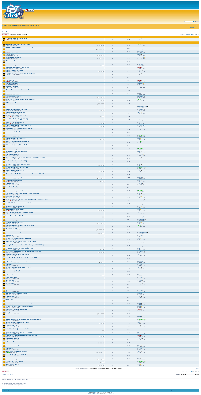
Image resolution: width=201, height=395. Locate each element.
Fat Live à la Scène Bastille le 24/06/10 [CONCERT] (17, 141)
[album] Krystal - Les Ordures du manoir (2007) (16, 351)
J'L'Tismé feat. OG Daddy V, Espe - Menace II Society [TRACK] (20, 241)
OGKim (139, 206)
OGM (8, 55)
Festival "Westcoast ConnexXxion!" (14, 215)
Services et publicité (10, 283)
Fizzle (139, 151)
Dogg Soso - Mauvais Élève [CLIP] (13, 96)
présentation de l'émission (11, 83)
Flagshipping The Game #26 (12, 338)
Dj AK (139, 174)
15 (103, 352)
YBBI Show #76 (9, 299)
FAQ (192, 27)
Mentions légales (9, 280)
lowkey (139, 170)
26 (103, 58)
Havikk (139, 54)
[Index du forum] (13, 10)
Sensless (140, 177)
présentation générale (10, 77)
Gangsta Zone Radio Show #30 (12, 131)
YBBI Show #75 (9, 348)
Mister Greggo (9, 229)
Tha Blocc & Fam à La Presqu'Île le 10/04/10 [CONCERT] (19, 306)
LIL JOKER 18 (141, 125)
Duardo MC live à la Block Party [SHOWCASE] (16, 119)
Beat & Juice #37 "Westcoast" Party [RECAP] (16, 309)
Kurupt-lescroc (141, 199)
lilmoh (139, 322)
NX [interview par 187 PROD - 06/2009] (14, 274)
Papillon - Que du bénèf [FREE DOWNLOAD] (16, 109)
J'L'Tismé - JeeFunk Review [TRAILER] (14, 170)
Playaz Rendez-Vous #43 (11, 316)
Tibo (139, 325)
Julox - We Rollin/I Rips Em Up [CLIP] (14, 148)
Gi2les (139, 180)
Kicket (8, 39)
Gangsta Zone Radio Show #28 (12, 270)
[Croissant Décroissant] (116, 368)
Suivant (197, 368)
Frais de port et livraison (11, 277)
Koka (139, 212)
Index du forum (30, 25)
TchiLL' (139, 164)
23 (103, 45)
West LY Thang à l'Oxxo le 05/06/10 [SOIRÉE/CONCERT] (19, 212)
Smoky (8, 342)
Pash (8, 45)
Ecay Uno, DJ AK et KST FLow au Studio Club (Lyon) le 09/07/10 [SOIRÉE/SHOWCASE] (26, 157)
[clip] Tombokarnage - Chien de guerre (14, 209)
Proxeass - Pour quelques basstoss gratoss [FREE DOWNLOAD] (21, 335)
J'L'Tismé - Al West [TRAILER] (12, 106)
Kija (138, 115)
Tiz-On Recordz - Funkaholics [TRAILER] (15, 232)
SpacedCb (140, 354)
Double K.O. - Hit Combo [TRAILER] (14, 222)
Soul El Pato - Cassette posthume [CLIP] (15, 206)
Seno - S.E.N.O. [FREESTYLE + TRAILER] (15, 138)
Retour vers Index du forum (8, 374)
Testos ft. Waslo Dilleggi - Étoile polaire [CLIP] (16, 151)
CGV (6, 290)
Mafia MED (140, 161)
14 (101, 352)
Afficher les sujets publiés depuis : (81, 368)
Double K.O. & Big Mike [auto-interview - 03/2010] (17, 329)
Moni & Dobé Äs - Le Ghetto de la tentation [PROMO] (18, 203)
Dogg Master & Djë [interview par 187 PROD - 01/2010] (18, 303)
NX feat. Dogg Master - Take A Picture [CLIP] (16, 144)
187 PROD (36, 25)
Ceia (8, 365)
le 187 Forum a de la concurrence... (14, 341)
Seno (139, 138)
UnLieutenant (140, 128)
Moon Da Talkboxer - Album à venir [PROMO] (16, 293)
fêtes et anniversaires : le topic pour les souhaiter (17, 44)
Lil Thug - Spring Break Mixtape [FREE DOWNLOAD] (18, 238)
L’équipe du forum (166, 390)
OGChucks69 (140, 251)
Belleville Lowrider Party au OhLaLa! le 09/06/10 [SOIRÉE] (19, 225)
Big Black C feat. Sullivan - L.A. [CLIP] (14, 361)
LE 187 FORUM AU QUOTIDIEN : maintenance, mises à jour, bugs (21, 47)
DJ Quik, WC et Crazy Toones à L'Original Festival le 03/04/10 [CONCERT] (23, 251)
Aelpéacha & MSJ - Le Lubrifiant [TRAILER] (15, 177)
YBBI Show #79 (9, 219)
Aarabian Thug (141, 216)
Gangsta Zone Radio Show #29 (12, 196)
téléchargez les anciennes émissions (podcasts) (17, 89)
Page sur (187, 34)
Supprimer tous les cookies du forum (177, 390)
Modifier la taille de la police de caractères (197, 25)
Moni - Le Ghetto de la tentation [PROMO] (15, 354)
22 (101, 45)
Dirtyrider (140, 119)
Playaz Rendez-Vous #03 (11, 183)
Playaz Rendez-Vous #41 (11, 296)
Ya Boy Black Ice (10, 68)
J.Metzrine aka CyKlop (142, 232)
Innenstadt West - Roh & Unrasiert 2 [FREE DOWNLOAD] (19, 128)
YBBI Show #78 (9, 235)
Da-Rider (8, 313)
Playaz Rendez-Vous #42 (11, 325)
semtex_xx (140, 293)
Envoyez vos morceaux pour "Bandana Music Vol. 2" (18, 125)
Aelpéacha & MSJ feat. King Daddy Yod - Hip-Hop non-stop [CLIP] (21, 257)
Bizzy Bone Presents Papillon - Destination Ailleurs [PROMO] (20, 358)
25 (101, 58)
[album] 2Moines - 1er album (12, 364)
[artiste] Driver (8, 312)
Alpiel (139, 209)
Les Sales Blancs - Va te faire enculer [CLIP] (16, 115)
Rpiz (139, 254)
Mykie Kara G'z (141, 57)
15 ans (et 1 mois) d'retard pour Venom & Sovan (17, 322)
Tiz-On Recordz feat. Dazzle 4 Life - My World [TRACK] (18, 332)
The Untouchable (141, 44)
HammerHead (140, 96)
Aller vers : (178, 374)
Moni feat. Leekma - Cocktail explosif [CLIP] (16, 161)
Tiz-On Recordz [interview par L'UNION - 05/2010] (17, 254)
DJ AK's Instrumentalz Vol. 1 (12, 102)
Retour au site (7, 25)
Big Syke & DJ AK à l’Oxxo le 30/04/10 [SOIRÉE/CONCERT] (19, 248)
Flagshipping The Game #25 (12, 154)
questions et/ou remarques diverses (14, 64)
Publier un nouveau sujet (5, 34)
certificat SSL (111, 393)
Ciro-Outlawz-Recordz (142, 106)
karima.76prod (141, 329)
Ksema (139, 267)
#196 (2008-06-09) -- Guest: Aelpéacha (14, 180)
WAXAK (139, 112)
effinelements (140, 51)
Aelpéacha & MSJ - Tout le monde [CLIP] (15, 190)
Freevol (139, 196)
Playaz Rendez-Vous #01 (11, 186)
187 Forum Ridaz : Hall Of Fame (13, 57)
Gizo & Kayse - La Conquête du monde (14, 122)
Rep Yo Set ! (8, 51)
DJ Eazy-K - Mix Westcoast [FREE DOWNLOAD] (16, 167)
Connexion (197, 27)
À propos (7, 287)
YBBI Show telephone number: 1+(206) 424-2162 (17, 67)
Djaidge (8, 352)
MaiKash (139, 241)
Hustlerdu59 (140, 342)
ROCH (139, 351)
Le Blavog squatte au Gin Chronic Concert (15, 135)
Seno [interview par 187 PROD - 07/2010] (15, 112)
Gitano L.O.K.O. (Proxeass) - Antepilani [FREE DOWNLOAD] (19, 99)
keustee (139, 222)
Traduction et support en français (93, 393)
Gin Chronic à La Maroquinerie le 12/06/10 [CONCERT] (18, 164)
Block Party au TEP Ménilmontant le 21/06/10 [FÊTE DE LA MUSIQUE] (22, 193)
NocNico (8, 71)
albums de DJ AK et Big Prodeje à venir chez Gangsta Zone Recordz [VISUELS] (24, 173)
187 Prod (8, 100)
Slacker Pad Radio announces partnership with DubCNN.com (20, 73)
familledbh (140, 203)
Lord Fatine (140, 141)
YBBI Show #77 (9, 264)
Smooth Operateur (141, 77)
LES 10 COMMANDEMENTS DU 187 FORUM (16, 38)
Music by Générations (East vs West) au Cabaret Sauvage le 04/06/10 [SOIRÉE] (24, 245)
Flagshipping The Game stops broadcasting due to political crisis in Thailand (24, 261)
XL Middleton (9, 74)
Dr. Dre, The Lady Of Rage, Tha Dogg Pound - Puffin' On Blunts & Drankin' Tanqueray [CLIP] (27, 199)
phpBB (95, 392)
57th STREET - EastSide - (11, 228)
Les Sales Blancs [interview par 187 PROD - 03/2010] (18, 267)
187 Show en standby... (11, 60)
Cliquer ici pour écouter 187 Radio (18, 25)
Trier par (99, 368)
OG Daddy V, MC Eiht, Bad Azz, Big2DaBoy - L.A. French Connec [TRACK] (23, 319)
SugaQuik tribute (9, 54)
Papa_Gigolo (140, 64)
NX (138, 274)
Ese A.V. (139, 122)
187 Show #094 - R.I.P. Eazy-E (12, 345)
